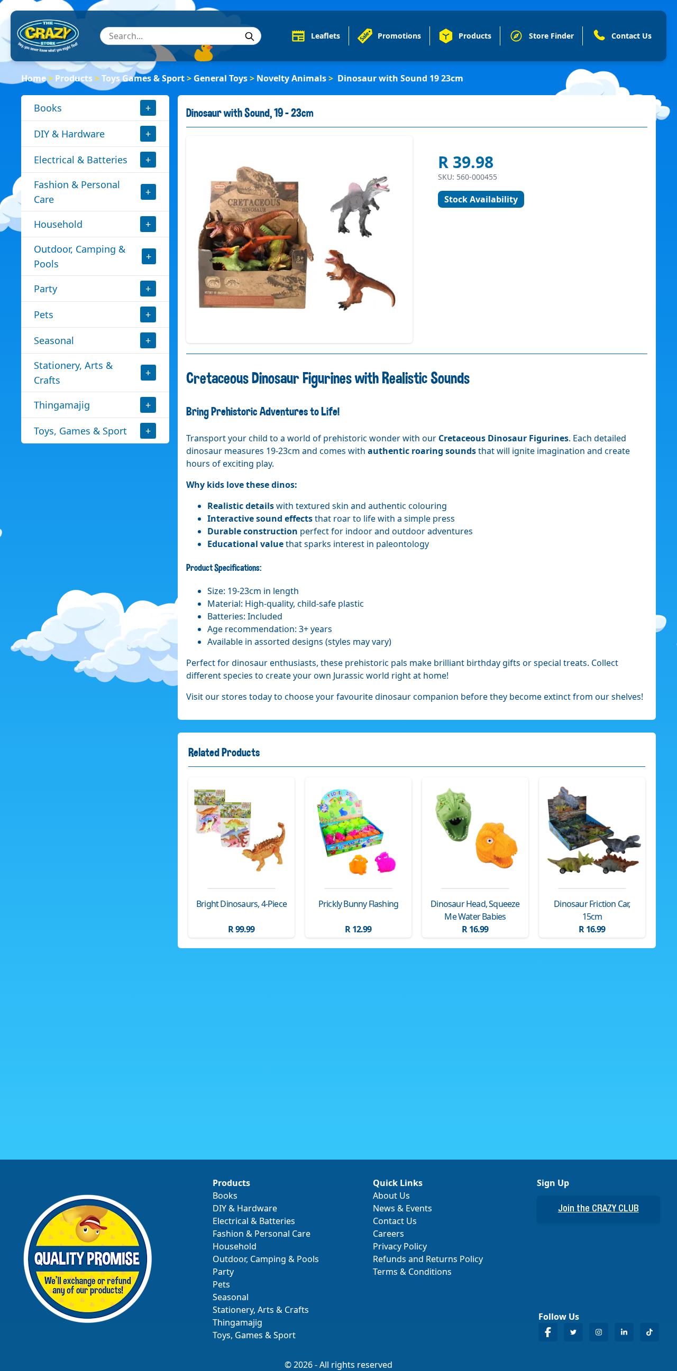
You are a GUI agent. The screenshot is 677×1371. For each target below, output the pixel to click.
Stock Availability (481, 199)
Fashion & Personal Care (77, 192)
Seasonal (54, 340)
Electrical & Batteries (80, 159)
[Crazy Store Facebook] (547, 1332)
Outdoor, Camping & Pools (79, 256)
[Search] (249, 36)
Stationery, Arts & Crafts (73, 372)
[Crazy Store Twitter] (573, 1332)
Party (45, 288)
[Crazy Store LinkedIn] (624, 1332)
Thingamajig (62, 405)
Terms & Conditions (412, 1271)
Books (48, 107)
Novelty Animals (291, 78)
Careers (388, 1233)
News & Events (402, 1208)
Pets (43, 314)
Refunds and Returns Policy (428, 1259)
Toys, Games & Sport (80, 430)
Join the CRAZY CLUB (598, 1209)
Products (74, 78)
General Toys (221, 78)
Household (58, 224)
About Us (391, 1195)
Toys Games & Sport (143, 78)
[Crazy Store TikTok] (649, 1332)
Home (33, 78)
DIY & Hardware (69, 133)
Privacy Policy (400, 1246)
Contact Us (395, 1221)
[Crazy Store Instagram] (598, 1332)
